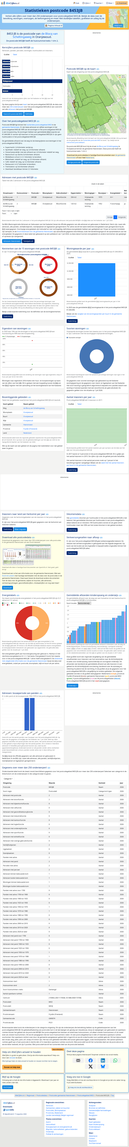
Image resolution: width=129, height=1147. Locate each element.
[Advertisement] (97, 50)
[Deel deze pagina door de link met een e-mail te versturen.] (78, 1060)
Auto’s (48, 1122)
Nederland (90, 157)
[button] (32, 47)
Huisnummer (22, 193)
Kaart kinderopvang (96, 1124)
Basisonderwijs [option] (84, 603)
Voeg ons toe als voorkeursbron (81, 1087)
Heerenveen (28, 425)
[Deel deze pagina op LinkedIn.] (103, 1060)
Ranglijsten (93, 1115)
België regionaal (67, 1115)
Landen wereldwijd (53, 1115)
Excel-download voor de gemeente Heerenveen (35, 231)
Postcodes (50, 1110)
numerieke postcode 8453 (91, 140)
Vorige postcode (74, 162)
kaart (25, 104)
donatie (12, 1058)
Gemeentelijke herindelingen (100, 1110)
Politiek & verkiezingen (54, 1134)
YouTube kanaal (95, 1143)
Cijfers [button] (86, 3)
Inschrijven (8, 1087)
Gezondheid (50, 1124)
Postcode (35, 193)
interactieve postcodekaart (76, 142)
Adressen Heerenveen (11, 241)
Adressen (49, 1105)
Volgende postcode (91, 162)
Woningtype (89, 193)
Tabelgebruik (28, 241)
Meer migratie (20, 529)
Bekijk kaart (118, 25)
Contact (92, 1138)
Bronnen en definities (97, 1108)
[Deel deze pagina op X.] (90, 1066)
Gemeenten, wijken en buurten (58, 1108)
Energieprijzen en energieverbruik (59, 1127)
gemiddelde (74, 518)
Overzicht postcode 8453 (12, 114)
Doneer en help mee (12, 1067)
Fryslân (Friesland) (30, 429)
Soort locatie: (72, 603)
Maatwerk (93, 1141)
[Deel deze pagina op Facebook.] (90, 1060)
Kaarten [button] (98, 3)
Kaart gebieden (95, 1122)
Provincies (50, 1113)
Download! (7, 588)
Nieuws (92, 1113)
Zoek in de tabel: (98, 184)
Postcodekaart (94, 1129)
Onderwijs (72, 686)
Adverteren (93, 1136)
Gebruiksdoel (61, 193)
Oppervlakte (76, 193)
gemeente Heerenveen (11, 127)
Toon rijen (9, 213)
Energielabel (115, 193)
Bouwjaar (102, 193)
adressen (11, 109)
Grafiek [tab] (6, 54)
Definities (29, 114)
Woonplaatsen (60, 1110)
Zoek (77, 3)
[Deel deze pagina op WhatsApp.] (115, 1060)
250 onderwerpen (16, 107)
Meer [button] (110, 3)
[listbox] (84, 603)
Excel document (8, 576)
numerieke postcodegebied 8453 (39, 125)
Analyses (92, 1105)
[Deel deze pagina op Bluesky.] (103, 1066)
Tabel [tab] (15, 54)
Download (122, 3)
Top (112, 1095)
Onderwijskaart (95, 1127)
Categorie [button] (7, 779)
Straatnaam (8, 193)
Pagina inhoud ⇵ (54, 25)
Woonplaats (47, 193)
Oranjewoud (28, 412)
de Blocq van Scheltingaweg (107, 146)
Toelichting (7, 316)
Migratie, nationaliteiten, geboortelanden (62, 1129)
